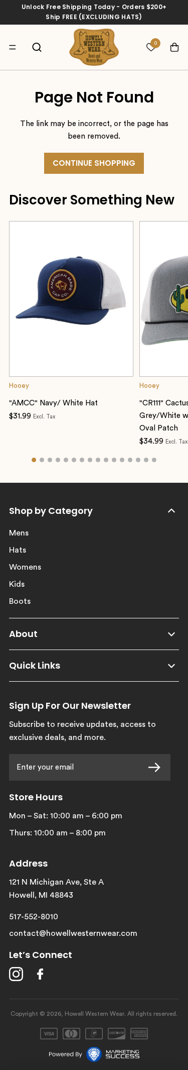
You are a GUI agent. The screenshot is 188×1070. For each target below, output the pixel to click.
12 (122, 460)
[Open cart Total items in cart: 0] (169, 47)
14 (138, 460)
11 (114, 460)
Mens (19, 533)
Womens (25, 567)
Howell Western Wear (94, 1014)
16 (154, 460)
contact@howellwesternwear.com (73, 933)
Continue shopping (94, 163)
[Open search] (37, 47)
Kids (17, 584)
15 (146, 460)
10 (106, 460)
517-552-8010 (33, 917)
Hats (17, 550)
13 (130, 460)
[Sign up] (157, 767)
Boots (20, 601)
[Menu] (15, 47)
